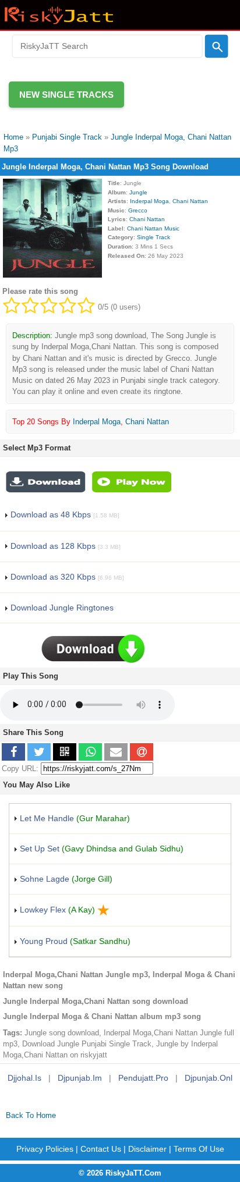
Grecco (137, 210)
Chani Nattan (190, 201)
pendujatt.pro (143, 1077)
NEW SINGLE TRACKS (66, 95)
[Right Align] (216, 46)
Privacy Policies (44, 1148)
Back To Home (31, 1115)
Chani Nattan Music (153, 228)
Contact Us (100, 1148)
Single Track (153, 237)
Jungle (138, 192)
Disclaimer (147, 1148)
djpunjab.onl (208, 1077)
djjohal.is (24, 1077)
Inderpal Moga (149, 201)
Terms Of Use (199, 1148)
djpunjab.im (80, 1077)
